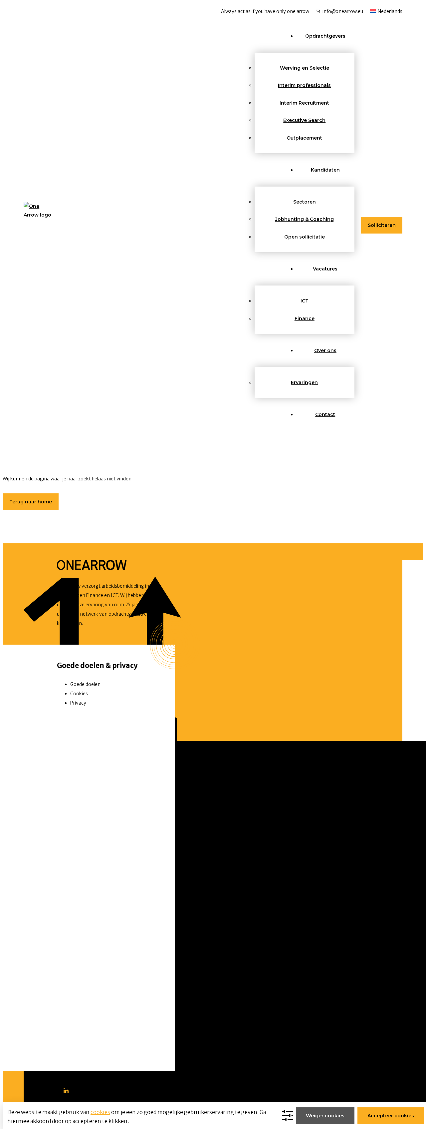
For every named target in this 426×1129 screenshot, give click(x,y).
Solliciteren (382, 225)
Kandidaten (325, 170)
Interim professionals (304, 85)
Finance (305, 318)
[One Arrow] (37, 217)
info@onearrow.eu (342, 11)
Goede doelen (85, 684)
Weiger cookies (325, 1116)
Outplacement (304, 138)
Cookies (79, 694)
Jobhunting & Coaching (304, 219)
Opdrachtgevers (325, 36)
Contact (325, 414)
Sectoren (304, 202)
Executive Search (304, 120)
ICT (305, 301)
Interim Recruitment (304, 103)
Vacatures (325, 269)
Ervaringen (304, 382)
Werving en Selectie (304, 68)
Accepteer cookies (390, 1116)
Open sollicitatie (304, 237)
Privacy (78, 703)
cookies (100, 1112)
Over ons (325, 350)
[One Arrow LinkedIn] (66, 1090)
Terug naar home (30, 502)
